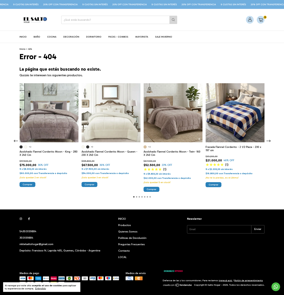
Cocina (51, 36)
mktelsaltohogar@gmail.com (36, 244)
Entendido (40, 288)
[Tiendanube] (178, 286)
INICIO (122, 218)
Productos (124, 225)
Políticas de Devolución (132, 238)
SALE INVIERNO (163, 36)
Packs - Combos (118, 36)
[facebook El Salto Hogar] (29, 218)
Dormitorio (93, 36)
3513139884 (26, 237)
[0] (260, 20)
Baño (37, 36)
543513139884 (28, 231)
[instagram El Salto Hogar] (21, 218)
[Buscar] (173, 20)
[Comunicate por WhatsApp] (275, 286)
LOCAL (122, 257)
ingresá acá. (225, 280)
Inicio (23, 36)
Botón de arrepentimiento (248, 280)
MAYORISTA (141, 36)
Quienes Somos (127, 231)
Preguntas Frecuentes (131, 244)
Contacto (124, 250)
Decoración (71, 36)
